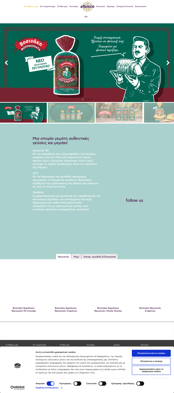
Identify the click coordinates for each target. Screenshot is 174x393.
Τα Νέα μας (62, 6)
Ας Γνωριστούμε (47, 6)
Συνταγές (74, 6)
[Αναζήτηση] (150, 6)
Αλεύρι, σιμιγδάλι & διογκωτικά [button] (99, 257)
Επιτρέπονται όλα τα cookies (151, 353)
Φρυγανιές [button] (63, 257)
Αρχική (116, 345)
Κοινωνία (100, 6)
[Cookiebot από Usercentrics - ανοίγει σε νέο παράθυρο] (17, 388)
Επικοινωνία (140, 6)
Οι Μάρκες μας (31, 6)
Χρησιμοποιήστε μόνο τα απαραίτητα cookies (151, 370)
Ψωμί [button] (76, 257)
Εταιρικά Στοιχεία (125, 6)
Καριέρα (111, 6)
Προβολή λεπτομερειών (47, 387)
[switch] (77, 383)
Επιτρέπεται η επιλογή (151, 361)
